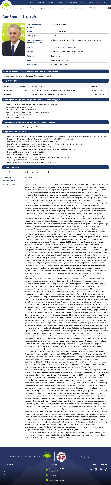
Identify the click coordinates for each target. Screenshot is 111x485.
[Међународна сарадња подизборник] (85, 8)
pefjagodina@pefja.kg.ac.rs (56, 480)
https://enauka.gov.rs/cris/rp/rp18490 (64, 47)
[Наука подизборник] (66, 8)
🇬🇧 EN (97, 2)
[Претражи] (109, 8)
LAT (108, 2)
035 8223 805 (53, 475)
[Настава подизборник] (37, 8)
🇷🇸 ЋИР (103, 2)
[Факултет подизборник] (27, 8)
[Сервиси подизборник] (47, 8)
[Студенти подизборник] (58, 8)
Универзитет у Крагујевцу (79, 457)
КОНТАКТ (55, 465)
